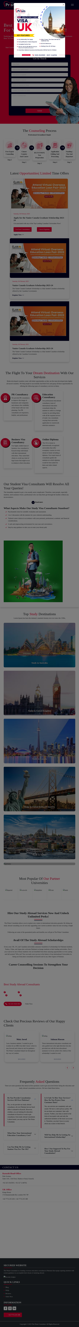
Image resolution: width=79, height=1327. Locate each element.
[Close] (63, 4)
